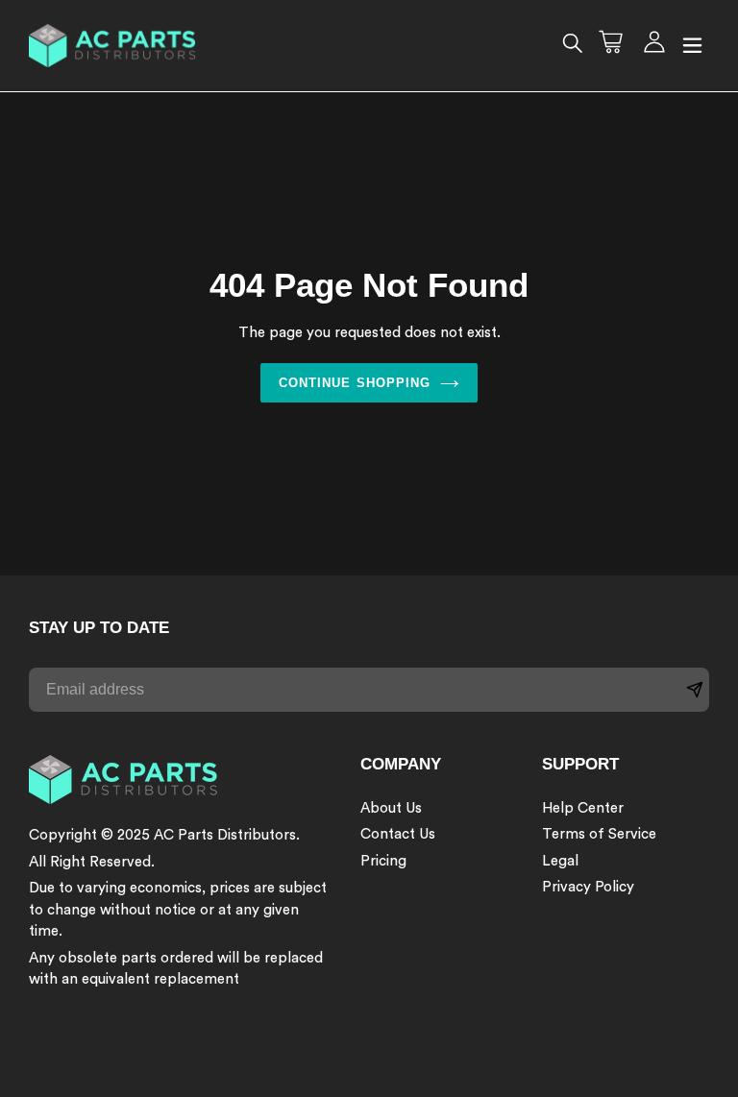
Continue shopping (354, 383)
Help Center (583, 808)
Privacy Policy (588, 887)
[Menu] (692, 46)
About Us (391, 808)
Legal (560, 861)
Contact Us (397, 834)
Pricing (383, 861)
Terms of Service (599, 834)
